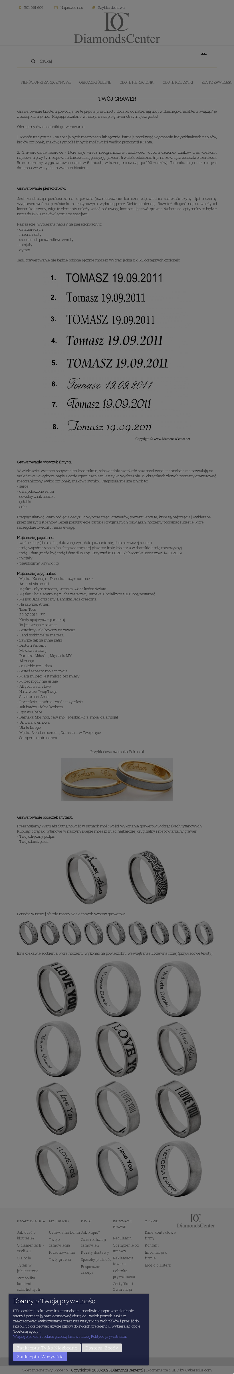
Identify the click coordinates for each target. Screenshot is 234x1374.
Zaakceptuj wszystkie (40, 1356)
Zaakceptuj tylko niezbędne (47, 1348)
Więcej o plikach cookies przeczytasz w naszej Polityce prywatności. (70, 1336)
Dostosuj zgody (101, 1348)
